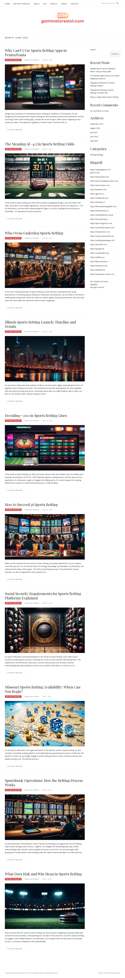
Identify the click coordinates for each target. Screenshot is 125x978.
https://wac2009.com (98, 244)
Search (93, 49)
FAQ (45, 4)
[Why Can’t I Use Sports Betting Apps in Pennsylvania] (45, 87)
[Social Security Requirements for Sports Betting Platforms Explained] (45, 630)
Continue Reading (15, 130)
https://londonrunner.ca (99, 210)
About (37, 4)
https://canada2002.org (99, 253)
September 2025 (96, 124)
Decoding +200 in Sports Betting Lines (36, 415)
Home (7, 4)
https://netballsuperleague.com (102, 240)
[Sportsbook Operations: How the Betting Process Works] (45, 817)
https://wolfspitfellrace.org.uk (101, 215)
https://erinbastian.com (99, 198)
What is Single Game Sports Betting (104, 97)
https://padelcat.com (98, 189)
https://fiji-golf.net (97, 249)
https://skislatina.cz (97, 202)
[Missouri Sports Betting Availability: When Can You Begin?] (45, 723)
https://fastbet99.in (97, 270)
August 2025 (95, 128)
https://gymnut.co (97, 194)
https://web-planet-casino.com (102, 274)
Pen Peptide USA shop (99, 281)
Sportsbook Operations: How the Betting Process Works (44, 782)
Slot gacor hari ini (97, 287)
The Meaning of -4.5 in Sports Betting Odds (39, 143)
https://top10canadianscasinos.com (104, 181)
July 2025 (93, 132)
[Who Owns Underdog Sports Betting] (45, 265)
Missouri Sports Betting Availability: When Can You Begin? (42, 689)
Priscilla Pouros (32, 60)
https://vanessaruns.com (100, 185)
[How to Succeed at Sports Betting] (45, 536)
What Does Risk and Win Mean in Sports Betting (43, 873)
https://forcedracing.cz (99, 219)
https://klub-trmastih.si (99, 261)
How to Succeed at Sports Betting (31, 504)
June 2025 (94, 136)
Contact (74, 4)
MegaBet (94, 284)
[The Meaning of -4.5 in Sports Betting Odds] (45, 176)
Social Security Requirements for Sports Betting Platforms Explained (43, 595)
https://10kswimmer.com (100, 232)
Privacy (53, 4)
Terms (64, 4)
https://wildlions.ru (97, 257)
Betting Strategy (22, 4)
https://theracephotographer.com (103, 206)
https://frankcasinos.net (99, 177)
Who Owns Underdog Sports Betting (34, 233)
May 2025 (94, 141)
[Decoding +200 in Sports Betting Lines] (45, 447)
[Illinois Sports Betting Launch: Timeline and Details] (45, 358)
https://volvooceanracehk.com (102, 236)
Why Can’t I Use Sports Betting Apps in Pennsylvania (36, 52)
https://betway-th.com (99, 265)
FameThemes (115, 973)
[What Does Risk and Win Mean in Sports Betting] (45, 906)
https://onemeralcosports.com (102, 227)
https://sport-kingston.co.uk (101, 223)
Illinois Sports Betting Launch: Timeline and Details (40, 324)
